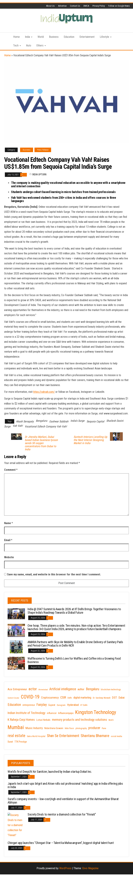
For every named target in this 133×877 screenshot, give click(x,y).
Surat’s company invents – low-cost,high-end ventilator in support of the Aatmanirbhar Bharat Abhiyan (63, 800)
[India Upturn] (6, 37)
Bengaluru (41, 420)
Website (9, 557)
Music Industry (34, 728)
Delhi (70, 698)
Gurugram (61, 705)
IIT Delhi (83, 705)
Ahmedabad (43, 690)
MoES (111, 720)
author (81, 689)
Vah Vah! (18, 425)
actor (33, 689)
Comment (10, 469)
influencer (52, 713)
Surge (7, 426)
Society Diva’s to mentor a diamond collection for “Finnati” (62, 814)
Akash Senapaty (25, 421)
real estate (16, 735)
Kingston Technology (95, 712)
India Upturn (39, 174)
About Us (50, 6)
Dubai (121, 697)
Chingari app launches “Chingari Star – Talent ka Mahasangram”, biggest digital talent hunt (61, 843)
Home (16, 36)
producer (94, 728)
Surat (10, 741)
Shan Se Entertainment (63, 736)
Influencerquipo (66, 713)
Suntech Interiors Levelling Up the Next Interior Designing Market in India (90, 440)
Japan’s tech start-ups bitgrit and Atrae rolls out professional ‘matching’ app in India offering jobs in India (65, 785)
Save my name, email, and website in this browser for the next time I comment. (54, 574)
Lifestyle (105, 36)
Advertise (62, 6)
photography (81, 728)
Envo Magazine (90, 868)
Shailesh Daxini (114, 420)
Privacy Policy (98, 6)
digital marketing (82, 697)
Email (8, 540)
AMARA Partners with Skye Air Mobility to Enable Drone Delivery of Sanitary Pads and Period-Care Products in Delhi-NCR (75, 643)
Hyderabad (73, 705)
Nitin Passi (69, 728)
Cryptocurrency (50, 697)
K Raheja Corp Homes (21, 720)
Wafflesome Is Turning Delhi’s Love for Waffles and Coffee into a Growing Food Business (74, 660)
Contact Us (75, 6)
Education (69, 36)
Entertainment (87, 36)
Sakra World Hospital (36, 736)
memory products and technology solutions (79, 720)
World (41, 36)
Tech (16, 45)
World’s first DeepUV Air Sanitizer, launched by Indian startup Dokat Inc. (50, 771)
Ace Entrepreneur (17, 689)
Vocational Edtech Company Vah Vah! (46, 426)
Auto (28, 45)
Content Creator (13, 698)
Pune (104, 728)
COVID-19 (30, 697)
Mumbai (16, 727)
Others (40, 45)
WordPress (65, 868)
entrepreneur (29, 705)
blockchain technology (111, 689)
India (28, 36)
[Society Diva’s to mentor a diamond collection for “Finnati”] (16, 825)
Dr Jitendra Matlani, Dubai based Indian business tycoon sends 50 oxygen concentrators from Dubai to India (41, 443)
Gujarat (51, 705)
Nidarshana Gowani (53, 728)
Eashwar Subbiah (58, 421)
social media (116, 736)
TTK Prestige (21, 741)
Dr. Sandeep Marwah (101, 698)
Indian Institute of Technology (26, 713)
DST (114, 697)
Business (54, 36)
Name (8, 523)
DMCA (86, 6)
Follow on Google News (119, 6)
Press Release (42, 150)
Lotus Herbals (43, 719)
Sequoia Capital (95, 421)
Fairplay (42, 705)
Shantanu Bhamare (95, 735)
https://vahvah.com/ (44, 391)
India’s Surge (77, 420)
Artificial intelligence (62, 689)
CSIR (63, 697)
